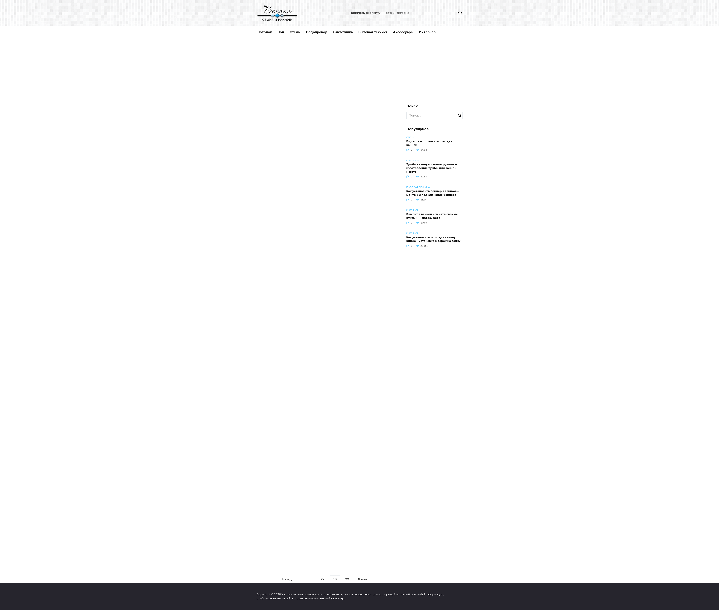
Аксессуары (403, 32)
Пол (280, 32)
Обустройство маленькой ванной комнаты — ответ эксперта (287, 390)
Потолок (264, 32)
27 (322, 579)
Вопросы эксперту (365, 13)
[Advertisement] (359, 70)
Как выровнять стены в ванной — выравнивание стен (359, 179)
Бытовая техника (372, 32)
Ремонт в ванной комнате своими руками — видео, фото (432, 216)
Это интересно (397, 13)
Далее (363, 579)
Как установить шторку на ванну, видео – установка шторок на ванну (433, 239)
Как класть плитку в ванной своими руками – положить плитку (282, 181)
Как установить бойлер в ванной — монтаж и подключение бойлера (432, 193)
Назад (287, 579)
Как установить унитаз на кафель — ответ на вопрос (359, 486)
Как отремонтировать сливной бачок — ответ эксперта (285, 491)
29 (347, 579)
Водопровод (316, 32)
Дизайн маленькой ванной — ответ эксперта (355, 316)
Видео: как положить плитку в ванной (429, 143)
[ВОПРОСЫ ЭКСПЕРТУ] (288, 257)
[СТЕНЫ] (288, 162)
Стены (295, 32)
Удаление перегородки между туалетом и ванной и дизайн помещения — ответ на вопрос (285, 276)
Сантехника (343, 32)
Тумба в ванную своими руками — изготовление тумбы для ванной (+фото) (431, 168)
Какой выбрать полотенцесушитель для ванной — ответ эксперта (359, 403)
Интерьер (427, 32)
